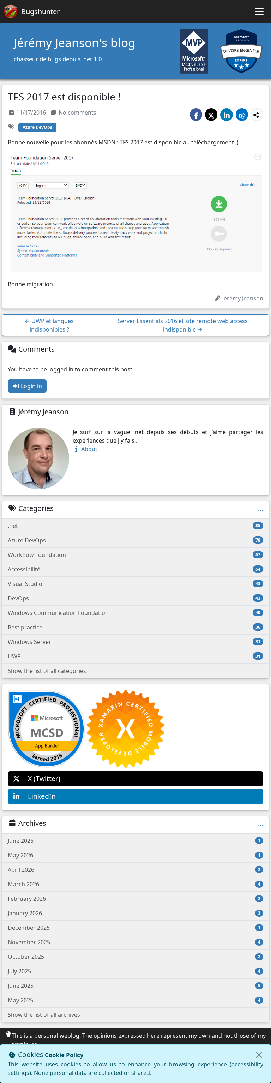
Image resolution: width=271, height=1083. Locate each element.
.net (134, 526)
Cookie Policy (64, 1055)
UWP (134, 656)
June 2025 (134, 986)
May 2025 (134, 1000)
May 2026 (134, 855)
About (88, 449)
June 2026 (134, 841)
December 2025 (134, 928)
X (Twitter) (44, 778)
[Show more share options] (257, 114)
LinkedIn (42, 796)
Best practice (134, 627)
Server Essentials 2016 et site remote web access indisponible (183, 325)
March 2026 (134, 884)
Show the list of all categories (47, 671)
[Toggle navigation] (259, 12)
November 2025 (134, 942)
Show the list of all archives (44, 1015)
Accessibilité (134, 569)
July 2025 (134, 971)
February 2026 (134, 899)
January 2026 (134, 913)
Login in (30, 386)
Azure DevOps (37, 127)
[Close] (259, 1054)
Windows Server (134, 642)
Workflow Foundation (134, 555)
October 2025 (134, 957)
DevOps (134, 598)
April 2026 (134, 870)
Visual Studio (134, 584)
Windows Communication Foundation (134, 613)
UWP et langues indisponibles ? (49, 325)
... (260, 508)
